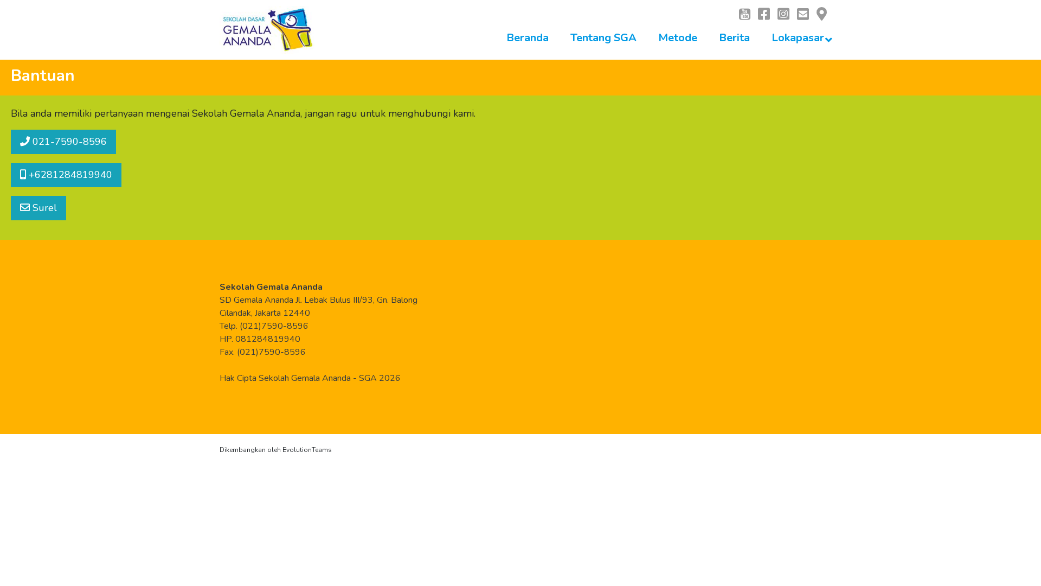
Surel (43, 207)
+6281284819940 (69, 174)
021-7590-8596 (68, 141)
